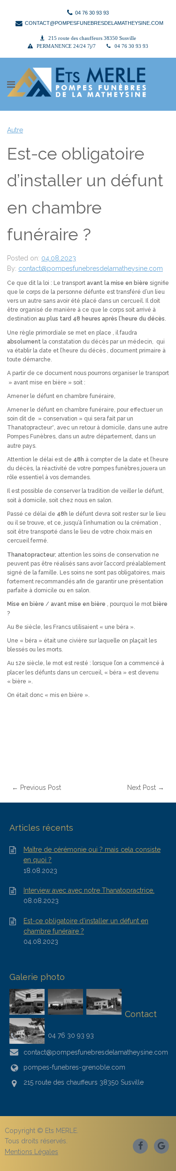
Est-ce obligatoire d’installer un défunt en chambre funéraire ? (85, 926)
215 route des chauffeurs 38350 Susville (92, 38)
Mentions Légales (31, 1152)
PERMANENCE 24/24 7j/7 (66, 46)
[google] (161, 1145)
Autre (15, 130)
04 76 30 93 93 (131, 46)
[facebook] (141, 1145)
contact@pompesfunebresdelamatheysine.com (90, 268)
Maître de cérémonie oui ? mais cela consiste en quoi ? (92, 855)
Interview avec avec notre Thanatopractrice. (88, 890)
